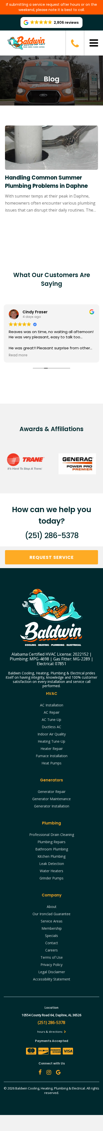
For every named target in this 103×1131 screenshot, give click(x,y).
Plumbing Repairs (52, 841)
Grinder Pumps (52, 878)
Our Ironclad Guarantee (51, 913)
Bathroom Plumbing (51, 849)
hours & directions (50, 1031)
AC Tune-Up (51, 719)
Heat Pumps (52, 763)
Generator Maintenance (51, 798)
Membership (52, 928)
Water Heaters (51, 870)
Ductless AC (51, 726)
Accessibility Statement (51, 979)
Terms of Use (51, 957)
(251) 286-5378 (51, 535)
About (51, 906)
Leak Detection (51, 863)
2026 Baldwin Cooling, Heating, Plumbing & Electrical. (47, 1088)
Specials (51, 935)
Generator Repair (52, 791)
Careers (51, 950)
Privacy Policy (51, 964)
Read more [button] (18, 355)
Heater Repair (51, 748)
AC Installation (51, 705)
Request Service (52, 557)
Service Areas (51, 921)
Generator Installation (51, 806)
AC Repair (52, 712)
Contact (51, 942)
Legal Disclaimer (51, 971)
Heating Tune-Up (51, 741)
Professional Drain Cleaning (51, 834)
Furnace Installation (52, 755)
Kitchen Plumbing (52, 856)
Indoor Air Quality (52, 734)
